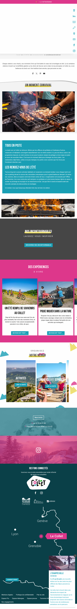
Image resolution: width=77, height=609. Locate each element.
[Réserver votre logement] (38, 16)
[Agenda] (38, 22)
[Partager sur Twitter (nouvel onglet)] (37, 74)
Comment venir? (12, 579)
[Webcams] (38, 10)
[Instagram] (38, 51)
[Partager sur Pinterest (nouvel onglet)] (40, 74)
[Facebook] (38, 45)
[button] (38, 111)
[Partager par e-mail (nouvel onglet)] (44, 74)
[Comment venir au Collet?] (38, 33)
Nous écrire (38, 417)
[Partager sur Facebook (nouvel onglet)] (33, 74)
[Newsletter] (38, 39)
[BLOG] (38, 28)
